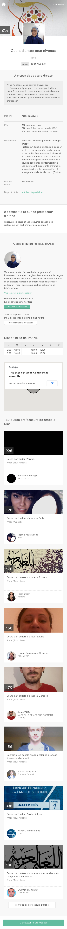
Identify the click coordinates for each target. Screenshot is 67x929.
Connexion (59, 4)
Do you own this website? (22, 383)
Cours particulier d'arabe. (21, 459)
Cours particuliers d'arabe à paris (25, 636)
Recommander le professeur (20, 323)
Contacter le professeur (33, 922)
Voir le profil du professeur (17, 292)
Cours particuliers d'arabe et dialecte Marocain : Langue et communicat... (34, 875)
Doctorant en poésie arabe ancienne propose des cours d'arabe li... (32, 756)
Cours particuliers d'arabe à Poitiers (27, 577)
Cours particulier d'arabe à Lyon (25, 814)
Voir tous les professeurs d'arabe (32, 904)
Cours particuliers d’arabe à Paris (25, 518)
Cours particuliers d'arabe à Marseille (28, 695)
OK (52, 383)
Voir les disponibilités (33, 192)
